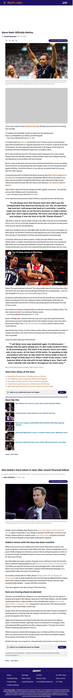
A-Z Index (59, 682)
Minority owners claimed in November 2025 (51, 564)
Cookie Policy (11, 682)
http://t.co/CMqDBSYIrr (13, 136)
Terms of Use (60, 678)
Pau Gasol (29, 293)
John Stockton (54, 183)
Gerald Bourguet (10, 36)
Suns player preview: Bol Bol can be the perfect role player (27, 381)
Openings (25, 675)
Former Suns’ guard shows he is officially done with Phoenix (28, 384)
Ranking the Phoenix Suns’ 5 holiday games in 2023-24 (26, 376)
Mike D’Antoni (53, 175)
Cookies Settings (13, 685)
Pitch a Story (26, 678)
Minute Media (11, 689)
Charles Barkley (15, 223)
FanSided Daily (12, 678)
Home (7, 454)
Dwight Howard (41, 293)
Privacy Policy (41, 678)
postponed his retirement (32, 323)
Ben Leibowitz (9, 477)
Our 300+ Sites (61, 675)
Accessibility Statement (44, 682)
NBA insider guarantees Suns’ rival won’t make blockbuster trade (30, 386)
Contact (39, 675)
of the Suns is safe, (42, 535)
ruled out (24, 142)
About (9, 675)
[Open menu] (5, 3)
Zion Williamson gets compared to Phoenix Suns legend (27, 379)
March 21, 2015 (30, 138)
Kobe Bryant (20, 293)
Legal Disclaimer (27, 682)
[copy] (16, 40)
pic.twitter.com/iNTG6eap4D (32, 136)
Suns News (14, 454)
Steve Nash (32, 126)
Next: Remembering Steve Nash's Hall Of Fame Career (24, 367)
